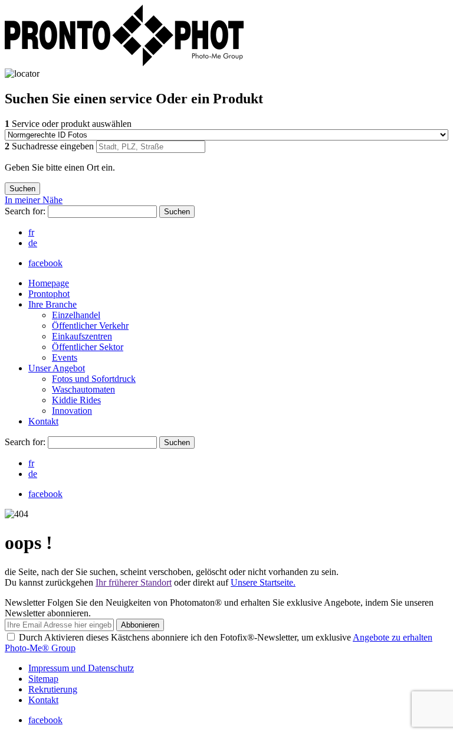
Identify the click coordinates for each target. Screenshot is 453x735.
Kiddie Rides (76, 400)
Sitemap (43, 679)
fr (31, 232)
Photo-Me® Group (40, 648)
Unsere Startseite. (263, 582)
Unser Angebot (56, 368)
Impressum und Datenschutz (81, 668)
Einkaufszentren (82, 336)
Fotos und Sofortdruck (94, 379)
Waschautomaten (83, 389)
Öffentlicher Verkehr (90, 326)
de (32, 243)
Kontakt (43, 421)
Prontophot (49, 294)
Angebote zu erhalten (392, 637)
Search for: (26, 211)
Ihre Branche (52, 304)
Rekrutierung (52, 689)
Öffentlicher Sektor (87, 347)
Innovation (72, 411)
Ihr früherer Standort (134, 582)
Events (64, 357)
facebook (45, 263)
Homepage (48, 283)
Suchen (177, 211)
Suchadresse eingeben (50, 146)
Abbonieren (140, 624)
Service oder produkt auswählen (68, 124)
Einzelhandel (76, 315)
